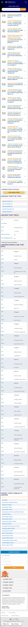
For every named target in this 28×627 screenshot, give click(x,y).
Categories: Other (7, 588)
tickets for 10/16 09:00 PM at (15, 121)
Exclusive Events (7, 591)
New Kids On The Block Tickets (9, 502)
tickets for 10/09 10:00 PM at (14, 100)
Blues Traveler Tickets (7, 545)
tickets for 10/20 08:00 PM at (15, 145)
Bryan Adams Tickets (7, 516)
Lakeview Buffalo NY (7, 206)
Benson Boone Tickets (7, 531)
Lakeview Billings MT (7, 204)
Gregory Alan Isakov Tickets (9, 521)
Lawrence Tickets (6, 514)
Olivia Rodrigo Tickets (7, 535)
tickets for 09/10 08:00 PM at (15, 30)
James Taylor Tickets (7, 509)
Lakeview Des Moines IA (8, 209)
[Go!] (23, 9)
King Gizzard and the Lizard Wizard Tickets (13, 512)
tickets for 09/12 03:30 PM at (15, 39)
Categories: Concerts (8, 582)
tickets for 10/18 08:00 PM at (14, 138)
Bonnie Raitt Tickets (7, 519)
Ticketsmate (10, 2)
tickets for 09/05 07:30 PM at (14, 23)
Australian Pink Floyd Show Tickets (11, 526)
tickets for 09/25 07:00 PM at (15, 78)
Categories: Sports (7, 579)
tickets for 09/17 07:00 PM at (15, 48)
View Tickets (25, 16)
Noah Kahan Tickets (7, 507)
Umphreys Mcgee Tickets (8, 528)
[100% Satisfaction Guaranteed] (8, 574)
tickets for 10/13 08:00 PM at (14, 113)
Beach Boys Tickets (7, 523)
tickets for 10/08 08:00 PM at (15, 92)
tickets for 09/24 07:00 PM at (14, 71)
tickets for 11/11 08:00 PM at (14, 169)
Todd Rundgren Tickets (8, 542)
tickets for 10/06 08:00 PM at (15, 84)
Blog (22, 621)
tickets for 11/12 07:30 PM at (14, 176)
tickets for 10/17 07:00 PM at (14, 129)
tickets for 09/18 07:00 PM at (14, 55)
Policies (18, 621)
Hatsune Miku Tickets (7, 538)
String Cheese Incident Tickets (9, 540)
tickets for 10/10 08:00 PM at (15, 107)
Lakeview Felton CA (7, 211)
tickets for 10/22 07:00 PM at (15, 153)
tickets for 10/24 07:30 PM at (14, 161)
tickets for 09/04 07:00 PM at (14, 16)
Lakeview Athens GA (7, 201)
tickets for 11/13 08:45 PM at (15, 182)
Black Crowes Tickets (7, 533)
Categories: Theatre (8, 585)
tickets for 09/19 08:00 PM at (15, 63)
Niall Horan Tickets (7, 504)
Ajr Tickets (4, 500)
